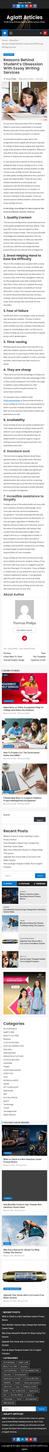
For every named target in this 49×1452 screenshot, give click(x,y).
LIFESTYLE (23, 956)
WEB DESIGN (9, 1114)
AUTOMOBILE (10, 1028)
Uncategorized (9, 1111)
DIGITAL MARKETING (13, 1046)
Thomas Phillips (11, 79)
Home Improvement (27, 938)
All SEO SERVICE (37, 1445)
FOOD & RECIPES (11, 1059)
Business (7, 1039)
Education (9, 54)
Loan (5, 1076)
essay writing (12, 649)
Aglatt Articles (25, 17)
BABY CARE (8, 1032)
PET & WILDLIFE (10, 1087)
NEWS (6, 1083)
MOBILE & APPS (10, 1080)
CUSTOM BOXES (11, 1042)
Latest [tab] (8, 883)
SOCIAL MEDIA (10, 1097)
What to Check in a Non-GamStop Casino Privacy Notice (30, 896)
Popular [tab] (25, 883)
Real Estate (8, 1090)
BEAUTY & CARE (11, 1035)
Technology (8, 1104)
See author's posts (24, 630)
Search (6, 814)
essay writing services (27, 649)
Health (6, 1066)
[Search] (40, 33)
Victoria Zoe (22, 1165)
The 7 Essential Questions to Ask (38, 656)
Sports (6, 1101)
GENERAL (23, 891)
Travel (22, 920)
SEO (5, 1094)
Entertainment (9, 1052)
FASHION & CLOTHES (13, 1056)
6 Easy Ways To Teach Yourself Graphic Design (13, 656)
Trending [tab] (40, 883)
